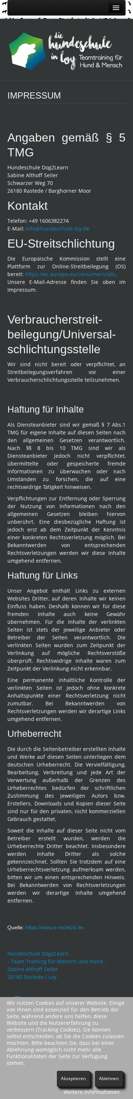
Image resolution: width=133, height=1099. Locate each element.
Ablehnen (109, 1078)
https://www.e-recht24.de (54, 927)
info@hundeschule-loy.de (57, 228)
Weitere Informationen (92, 1091)
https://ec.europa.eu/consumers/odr (70, 274)
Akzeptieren (73, 1078)
